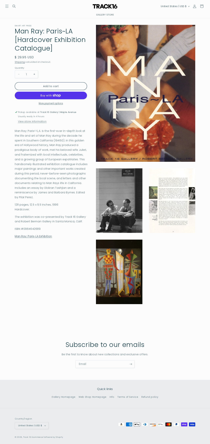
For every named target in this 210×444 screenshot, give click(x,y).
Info (112, 397)
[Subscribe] (130, 364)
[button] (6, 6)
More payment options (51, 103)
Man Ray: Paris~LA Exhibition (33, 236)
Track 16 (27, 437)
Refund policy (149, 397)
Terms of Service (127, 397)
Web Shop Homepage (92, 397)
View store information (32, 121)
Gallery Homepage (63, 397)
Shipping (20, 62)
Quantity (19, 67)
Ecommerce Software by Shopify (47, 437)
